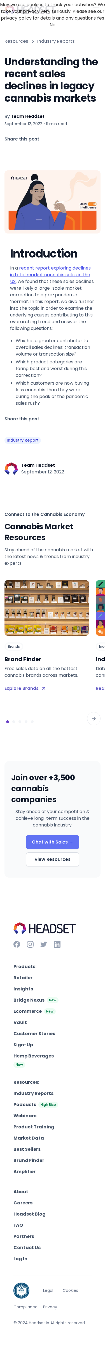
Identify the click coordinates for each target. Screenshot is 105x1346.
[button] (94, 718)
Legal (48, 1290)
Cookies (70, 1290)
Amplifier (24, 1171)
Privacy (50, 1307)
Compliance (25, 1307)
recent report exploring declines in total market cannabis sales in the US (50, 275)
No (52, 25)
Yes (100, 18)
